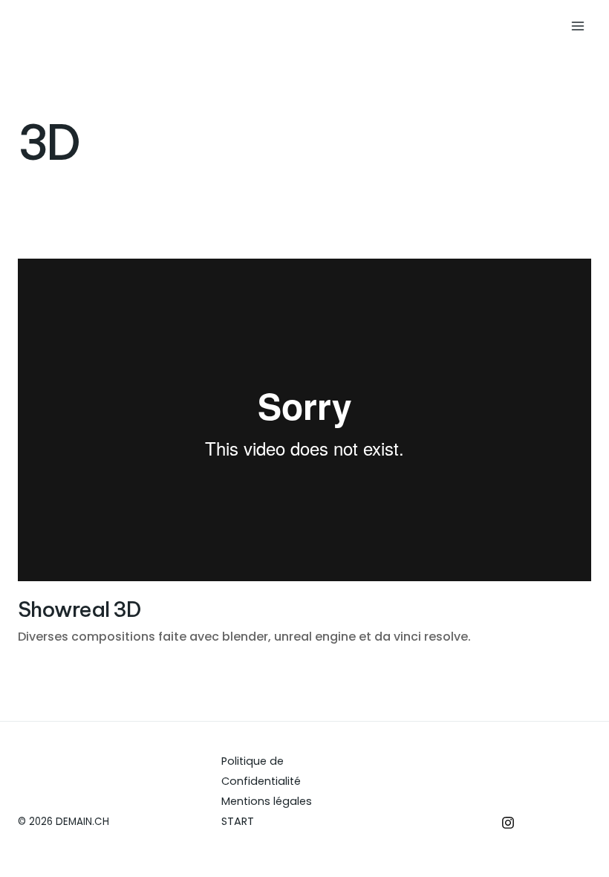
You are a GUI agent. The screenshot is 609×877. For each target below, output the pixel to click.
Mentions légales (266, 801)
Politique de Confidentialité (261, 771)
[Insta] (508, 822)
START (237, 821)
